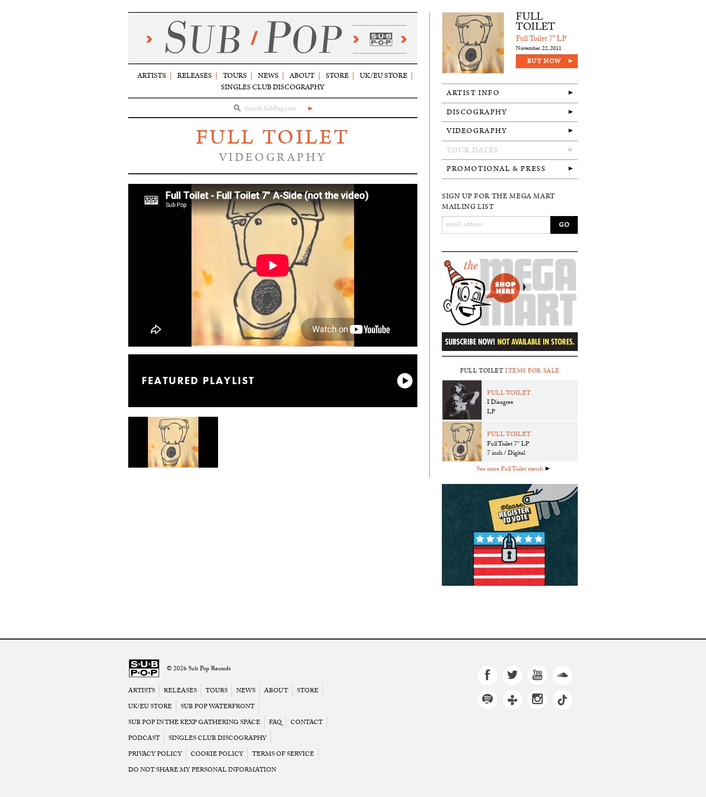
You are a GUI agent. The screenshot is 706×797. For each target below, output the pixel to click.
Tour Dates (473, 150)
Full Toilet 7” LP (541, 39)
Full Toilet (273, 137)
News (268, 76)
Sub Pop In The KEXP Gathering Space (194, 722)
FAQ (275, 722)
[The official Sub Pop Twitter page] (512, 675)
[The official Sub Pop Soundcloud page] (562, 675)
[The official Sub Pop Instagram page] (537, 699)
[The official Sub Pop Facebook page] (487, 675)
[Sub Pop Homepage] (144, 669)
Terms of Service (283, 754)
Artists (151, 76)
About (302, 76)
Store (337, 76)
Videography (477, 131)
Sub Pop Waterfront (218, 706)
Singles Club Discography (272, 87)
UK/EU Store (383, 76)
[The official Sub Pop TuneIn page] (512, 699)
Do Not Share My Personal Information (202, 770)
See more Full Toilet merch (509, 469)
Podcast (144, 738)
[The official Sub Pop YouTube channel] (537, 675)
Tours (235, 76)
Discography (477, 112)
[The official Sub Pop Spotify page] (487, 699)
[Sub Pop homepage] (272, 38)
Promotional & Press (496, 169)
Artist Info (473, 93)
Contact (307, 722)
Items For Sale (532, 370)
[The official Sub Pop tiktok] (562, 699)
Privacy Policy (155, 754)
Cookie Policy (217, 754)
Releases (194, 76)
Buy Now (544, 61)
